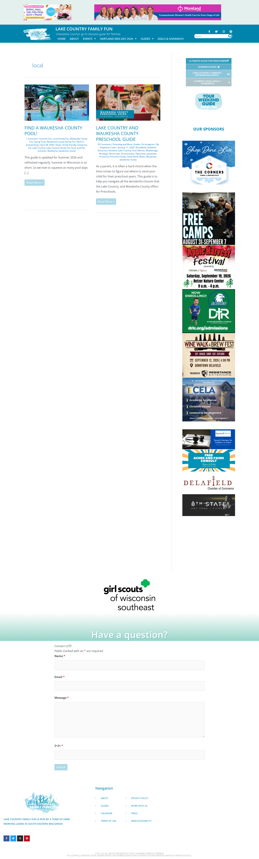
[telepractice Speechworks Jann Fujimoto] (208, 439)
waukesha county (67, 150)
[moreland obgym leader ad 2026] (157, 12)
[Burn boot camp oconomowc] (208, 218)
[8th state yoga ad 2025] (208, 505)
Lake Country (38, 147)
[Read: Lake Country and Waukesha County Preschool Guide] (128, 102)
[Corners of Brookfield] (208, 162)
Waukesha (52, 150)
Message (61, 698)
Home (62, 38)
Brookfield (141, 147)
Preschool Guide (118, 156)
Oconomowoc (127, 153)
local (73, 147)
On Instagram (148, 144)
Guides (145, 38)
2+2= (58, 746)
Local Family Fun (61, 138)
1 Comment (32, 138)
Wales (142, 156)
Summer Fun (45, 138)
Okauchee (140, 153)
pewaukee (151, 153)
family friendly (69, 144)
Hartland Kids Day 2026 (116, 38)
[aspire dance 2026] (47, 12)
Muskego (103, 153)
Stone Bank (132, 156)
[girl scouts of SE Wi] (129, 594)
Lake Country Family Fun (58, 147)
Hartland (112, 150)
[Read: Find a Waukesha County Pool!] (56, 102)
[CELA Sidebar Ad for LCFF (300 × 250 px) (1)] (208, 399)
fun (29, 147)
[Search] (230, 36)
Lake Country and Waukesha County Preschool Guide (117, 133)
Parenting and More (122, 144)
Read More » (34, 181)
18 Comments (104, 144)
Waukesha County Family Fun (61, 141)
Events (87, 38)
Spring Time (40, 141)
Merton (141, 150)
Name (59, 656)
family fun (82, 144)
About (74, 38)
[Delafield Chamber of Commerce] (208, 483)
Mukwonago (152, 150)
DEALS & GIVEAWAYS (171, 38)
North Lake (114, 153)
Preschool (104, 156)
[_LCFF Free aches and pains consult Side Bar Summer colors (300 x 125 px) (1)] (208, 460)
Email (59, 677)
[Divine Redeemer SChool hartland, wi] (208, 311)
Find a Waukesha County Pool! (53, 130)
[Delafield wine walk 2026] (208, 355)
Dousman (102, 150)
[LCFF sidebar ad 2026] (209, 267)
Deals (58, 144)
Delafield (151, 147)
